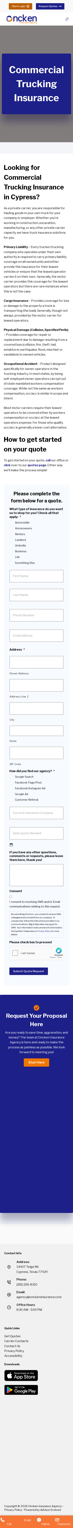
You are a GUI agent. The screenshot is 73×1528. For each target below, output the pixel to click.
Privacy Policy (44, 931)
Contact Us (12, 1346)
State (13, 740)
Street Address (19, 673)
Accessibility (13, 1356)
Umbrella (20, 545)
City (12, 719)
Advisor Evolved (50, 1510)
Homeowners (23, 528)
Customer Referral (26, 799)
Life (17, 557)
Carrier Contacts (16, 1341)
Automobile (22, 522)
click (7, 465)
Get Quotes (12, 1336)
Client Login (18, 6)
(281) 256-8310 (26, 1284)
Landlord (20, 539)
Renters (20, 534)
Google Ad (21, 794)
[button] (36, 1062)
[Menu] (67, 19)
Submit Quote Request (28, 971)
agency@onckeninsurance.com (39, 1297)
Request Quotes (48, 6)
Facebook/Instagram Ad (30, 788)
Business (21, 551)
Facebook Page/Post (28, 782)
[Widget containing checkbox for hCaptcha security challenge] (36, 953)
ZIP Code (15, 764)
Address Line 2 (19, 696)
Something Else (25, 562)
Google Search (24, 776)
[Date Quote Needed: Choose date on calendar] (11, 845)
